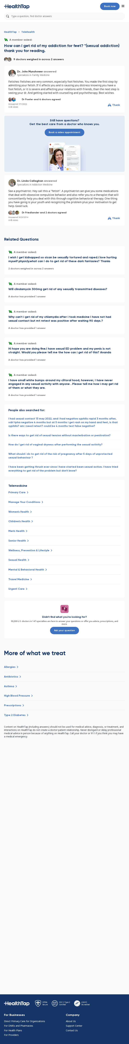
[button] (17, 6)
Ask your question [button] (64, 630)
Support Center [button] (74, 1025)
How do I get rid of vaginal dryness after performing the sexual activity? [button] (55, 444)
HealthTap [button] (10, 31)
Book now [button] (110, 6)
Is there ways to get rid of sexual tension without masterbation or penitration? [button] (59, 435)
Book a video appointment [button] (64, 132)
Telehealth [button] (28, 31)
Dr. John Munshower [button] (30, 71)
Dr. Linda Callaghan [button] (30, 180)
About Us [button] (71, 1021)
